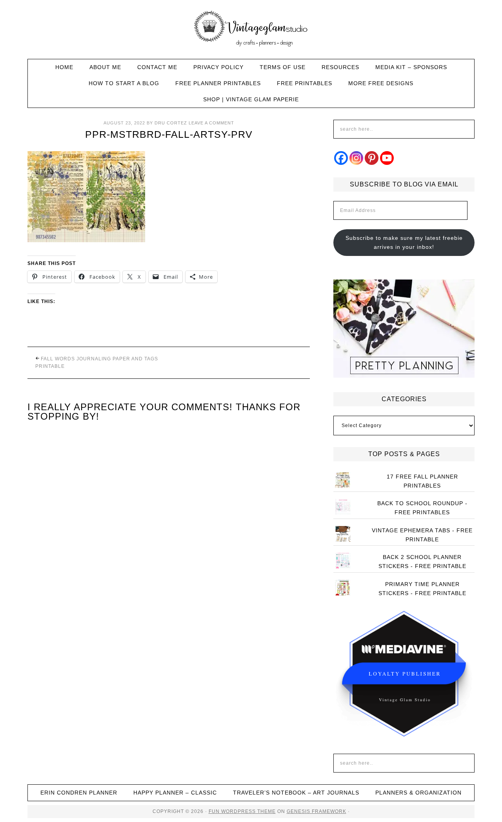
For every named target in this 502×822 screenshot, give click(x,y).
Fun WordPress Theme (242, 811)
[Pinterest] (371, 158)
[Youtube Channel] (387, 158)
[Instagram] (356, 158)
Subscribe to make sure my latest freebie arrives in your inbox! (404, 242)
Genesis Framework (316, 811)
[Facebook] (341, 158)
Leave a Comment (211, 123)
